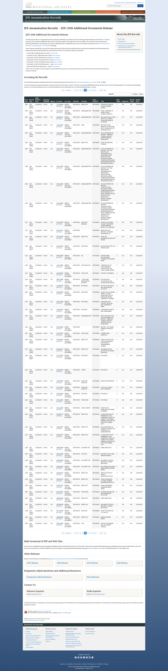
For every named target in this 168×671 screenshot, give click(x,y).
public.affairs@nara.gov (98, 594)
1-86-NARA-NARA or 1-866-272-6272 (84, 668)
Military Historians (50, 633)
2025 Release (32, 563)
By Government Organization (33, 635)
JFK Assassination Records (50, 21)
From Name (94, 100)
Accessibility (69, 664)
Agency (52, 101)
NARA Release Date (37, 99)
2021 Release (122, 563)
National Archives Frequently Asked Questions (73, 634)
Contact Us (140, 2)
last (105, 90)
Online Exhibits (29, 647)
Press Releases (93, 577)
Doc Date (59, 101)
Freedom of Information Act (89, 664)
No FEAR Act (100, 664)
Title (102, 101)
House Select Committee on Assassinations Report (126, 46)
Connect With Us (84, 655)
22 (77, 90)
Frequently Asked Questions (39, 577)
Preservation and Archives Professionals (52, 636)
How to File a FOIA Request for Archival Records (74, 646)
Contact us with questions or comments (34, 620)
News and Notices (90, 631)
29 (95, 90)
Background (122, 41)
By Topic (28, 631)
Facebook (76, 657)
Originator (125, 101)
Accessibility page (66, 612)
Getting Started (70, 631)
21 (75, 90)
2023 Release (62, 563)
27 (90, 90)
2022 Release (92, 563)
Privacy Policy (77, 664)
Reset (141, 94)
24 (82, 90)
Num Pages (118, 100)
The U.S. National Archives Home (48, 5)
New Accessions (90, 633)
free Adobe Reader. (44, 611)
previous (68, 90)
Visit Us (108, 12)
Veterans (48, 641)
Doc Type (67, 101)
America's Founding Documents (133, 12)
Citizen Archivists (120, 2)
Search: (111, 94)
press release (53, 53)
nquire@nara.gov (36, 594)
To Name (84, 101)
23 (80, 90)
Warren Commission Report (126, 43)
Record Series (132, 100)
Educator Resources (84, 12)
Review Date (138, 100)
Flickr (92, 657)
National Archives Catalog (32, 638)
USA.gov (106, 664)
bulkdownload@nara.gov (94, 548)
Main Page (121, 39)
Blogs (90, 657)
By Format (28, 633)
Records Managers (51, 639)
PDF (58, 106)
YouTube (87, 657)
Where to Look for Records (73, 641)
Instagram (81, 657)
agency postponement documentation (62, 559)
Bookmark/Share (131, 2)
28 (93, 90)
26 (88, 90)
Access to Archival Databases (33, 642)
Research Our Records (35, 12)
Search (140, 6)
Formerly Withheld (46, 100)
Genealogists (49, 631)
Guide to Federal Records (72, 637)
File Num (76, 101)
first (63, 90)
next (101, 90)
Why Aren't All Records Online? (74, 643)
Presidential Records (31, 640)
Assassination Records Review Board (129, 49)
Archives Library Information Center (33, 644)
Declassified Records (71, 639)
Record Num (31, 100)
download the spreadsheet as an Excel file (86, 82)
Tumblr (84, 657)
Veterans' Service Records (59, 12)
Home (27, 21)
